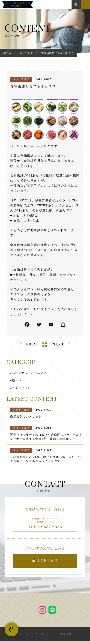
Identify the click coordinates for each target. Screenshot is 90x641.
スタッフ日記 (21, 79)
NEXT (58, 344)
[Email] (51, 325)
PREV (31, 344)
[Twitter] (39, 325)
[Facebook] (27, 325)
